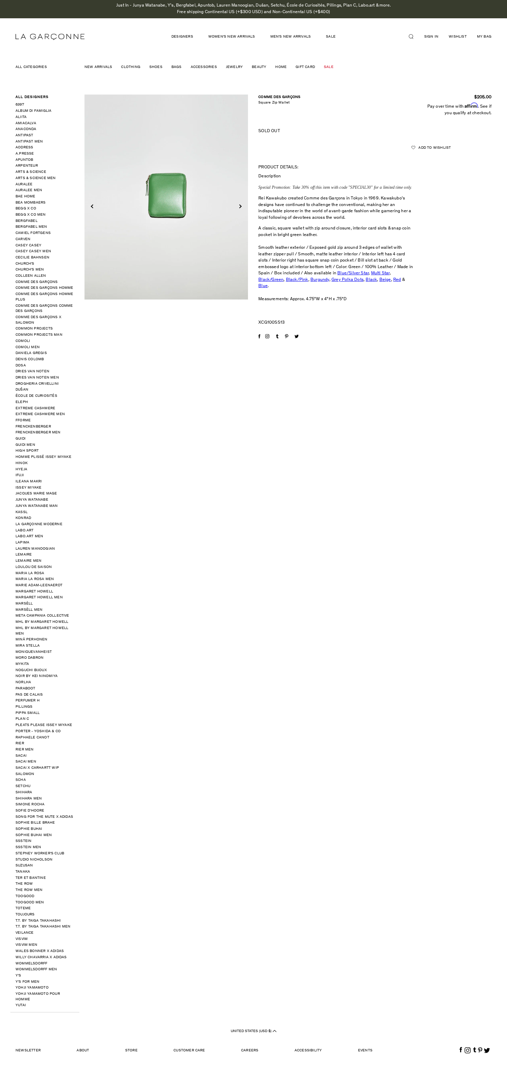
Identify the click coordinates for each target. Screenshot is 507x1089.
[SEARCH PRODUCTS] (414, 36)
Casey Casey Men (33, 251)
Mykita (22, 664)
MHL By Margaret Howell (42, 622)
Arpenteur (27, 166)
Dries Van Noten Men (37, 378)
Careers (249, 1050)
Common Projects (34, 329)
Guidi (21, 439)
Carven (23, 239)
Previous (93, 206)
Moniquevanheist (34, 652)
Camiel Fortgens (33, 233)
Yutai (21, 1005)
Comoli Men (28, 347)
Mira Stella (28, 646)
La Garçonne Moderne (39, 524)
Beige (385, 280)
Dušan (22, 390)
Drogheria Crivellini (37, 384)
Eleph (22, 402)
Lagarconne (50, 37)
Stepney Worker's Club (40, 853)
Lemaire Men (28, 561)
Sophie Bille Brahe (35, 823)
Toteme (23, 908)
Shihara (24, 792)
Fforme (23, 420)
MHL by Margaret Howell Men (42, 631)
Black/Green (271, 280)
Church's (25, 264)
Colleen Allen (31, 276)
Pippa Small (28, 713)
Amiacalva (26, 123)
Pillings (24, 707)
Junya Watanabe (32, 500)
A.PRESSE (25, 154)
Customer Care (189, 1050)
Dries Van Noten (32, 371)
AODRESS (24, 147)
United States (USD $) (251, 1031)
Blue (263, 286)
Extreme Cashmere (35, 408)
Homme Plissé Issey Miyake (43, 457)
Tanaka (23, 872)
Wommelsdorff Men (36, 969)
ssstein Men (28, 847)
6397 (20, 105)
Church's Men (30, 270)
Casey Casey (28, 245)
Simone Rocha (30, 804)
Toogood (25, 896)
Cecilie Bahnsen (32, 257)
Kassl (22, 512)
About (83, 1050)
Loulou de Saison (34, 567)
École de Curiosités (36, 396)
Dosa (21, 365)
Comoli (23, 341)
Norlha (23, 682)
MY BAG (484, 37)
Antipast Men (29, 142)
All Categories (31, 67)
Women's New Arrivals (231, 37)
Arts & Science (31, 172)
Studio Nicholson (34, 860)
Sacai (21, 756)
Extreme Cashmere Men (40, 414)
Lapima (22, 542)
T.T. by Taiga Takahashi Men (43, 927)
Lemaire (24, 555)
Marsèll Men (29, 610)
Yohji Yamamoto (32, 988)
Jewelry (234, 67)
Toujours (25, 914)
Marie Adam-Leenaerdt (39, 585)
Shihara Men (29, 799)
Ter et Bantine (31, 878)
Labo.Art (25, 530)
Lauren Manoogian (35, 549)
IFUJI (20, 475)
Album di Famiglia (33, 111)
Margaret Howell (34, 591)
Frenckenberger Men (38, 432)
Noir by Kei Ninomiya (37, 676)
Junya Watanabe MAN (37, 506)
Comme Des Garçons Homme (44, 288)
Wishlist (458, 37)
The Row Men (29, 890)
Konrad (23, 518)
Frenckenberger (33, 427)
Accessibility (308, 1050)
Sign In (431, 37)
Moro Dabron (29, 658)
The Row (24, 884)
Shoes (155, 67)
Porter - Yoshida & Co (38, 731)
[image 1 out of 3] (166, 197)
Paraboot (26, 688)
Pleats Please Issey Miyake (44, 725)
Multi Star (380, 273)
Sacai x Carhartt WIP (37, 768)
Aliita (21, 117)
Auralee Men (29, 190)
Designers (182, 37)
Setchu (23, 786)
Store (131, 1050)
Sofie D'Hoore (30, 811)
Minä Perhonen (32, 639)
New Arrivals (98, 67)
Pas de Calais (29, 695)
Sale (331, 37)
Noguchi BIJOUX (31, 670)
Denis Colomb (30, 359)
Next (239, 206)
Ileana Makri (29, 481)
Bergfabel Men (31, 227)
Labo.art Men (29, 536)
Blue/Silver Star (353, 273)
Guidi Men (25, 445)
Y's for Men (27, 982)
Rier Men (25, 750)
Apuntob (24, 160)
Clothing (130, 67)
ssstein (23, 841)
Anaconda (26, 129)
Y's (18, 976)
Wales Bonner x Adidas (40, 951)
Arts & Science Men (36, 178)
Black (371, 280)
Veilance (25, 933)
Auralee (24, 184)
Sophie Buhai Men (34, 835)
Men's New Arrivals (290, 37)
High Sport (27, 451)
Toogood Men (30, 902)
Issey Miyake (28, 488)
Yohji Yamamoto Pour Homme (38, 996)
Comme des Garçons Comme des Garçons (44, 308)
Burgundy (319, 280)
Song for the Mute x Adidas (44, 817)
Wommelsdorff (31, 963)
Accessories (204, 67)
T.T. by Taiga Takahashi (38, 921)
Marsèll (24, 604)
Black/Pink (297, 280)
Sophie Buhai (29, 829)
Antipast (24, 135)
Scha (21, 780)
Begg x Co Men (31, 215)
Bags (176, 67)
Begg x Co (26, 208)
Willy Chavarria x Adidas (41, 957)
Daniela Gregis (31, 353)
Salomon (25, 774)
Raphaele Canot (32, 737)
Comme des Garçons (37, 282)
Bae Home (26, 196)
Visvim (22, 939)
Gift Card (305, 67)
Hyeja (21, 469)
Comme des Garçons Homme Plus (44, 297)
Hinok (22, 463)
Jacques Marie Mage (36, 494)
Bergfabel (27, 221)
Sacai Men (26, 762)
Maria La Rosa (30, 573)
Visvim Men (26, 945)
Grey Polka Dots (347, 280)
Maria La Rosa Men (35, 579)
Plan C (22, 719)
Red (397, 280)
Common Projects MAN (39, 335)
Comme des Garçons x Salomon (38, 320)
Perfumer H (28, 701)
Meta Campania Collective (42, 616)
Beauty (259, 67)
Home (281, 67)
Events (365, 1050)
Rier (20, 743)
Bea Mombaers (31, 203)
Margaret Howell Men (39, 597)
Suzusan (24, 865)
